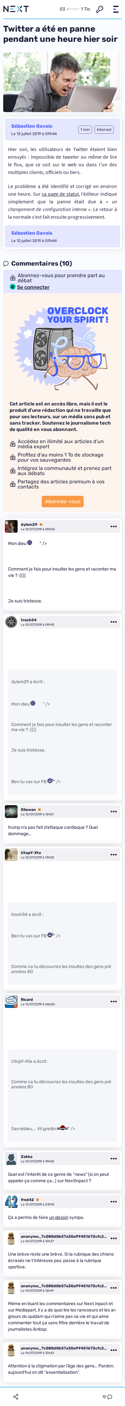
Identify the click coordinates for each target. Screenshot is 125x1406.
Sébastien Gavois (31, 126)
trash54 (29, 620)
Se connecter (33, 287)
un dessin (58, 1217)
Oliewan (28, 809)
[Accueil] (16, 9)
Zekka (26, 1156)
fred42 (27, 1200)
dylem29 (29, 524)
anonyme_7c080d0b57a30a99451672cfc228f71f (63, 1236)
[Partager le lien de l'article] (16, 1397)
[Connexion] (100, 9)
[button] (116, 9)
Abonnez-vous (62, 501)
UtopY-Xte (31, 852)
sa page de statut (60, 194)
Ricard (27, 999)
